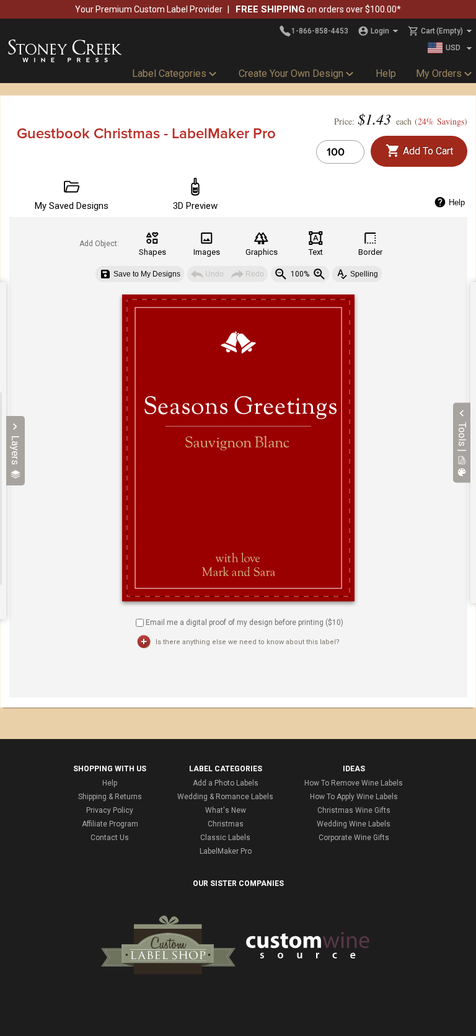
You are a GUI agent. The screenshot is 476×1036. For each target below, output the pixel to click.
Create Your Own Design (291, 73)
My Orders (439, 73)
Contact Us (109, 837)
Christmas (226, 824)
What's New (225, 810)
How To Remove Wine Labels (353, 783)
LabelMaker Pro (226, 851)
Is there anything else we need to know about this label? (248, 642)
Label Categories (169, 73)
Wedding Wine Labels (353, 824)
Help (386, 73)
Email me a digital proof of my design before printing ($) (244, 622)
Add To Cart (426, 151)
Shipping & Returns (110, 796)
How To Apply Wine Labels (354, 796)
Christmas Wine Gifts (353, 810)
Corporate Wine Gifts (354, 837)
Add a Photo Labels (225, 783)
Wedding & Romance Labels (225, 796)
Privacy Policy (109, 810)
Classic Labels (225, 837)
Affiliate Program (110, 824)
